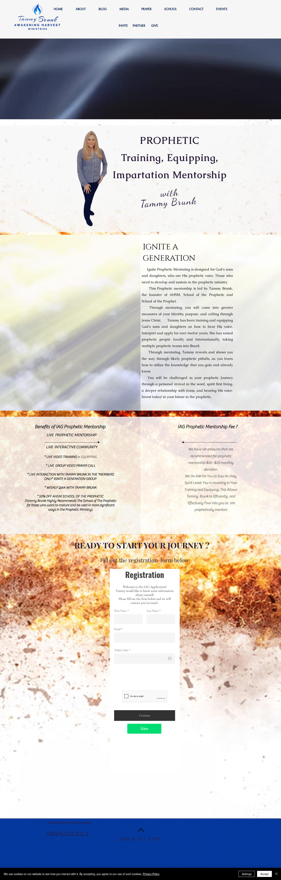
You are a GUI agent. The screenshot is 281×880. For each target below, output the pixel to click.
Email (117, 629)
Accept (264, 874)
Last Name (152, 610)
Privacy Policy (151, 874)
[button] (80, 9)
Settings (247, 874)
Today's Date (123, 650)
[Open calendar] (169, 658)
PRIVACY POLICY (68, 833)
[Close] (276, 874)
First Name (120, 610)
